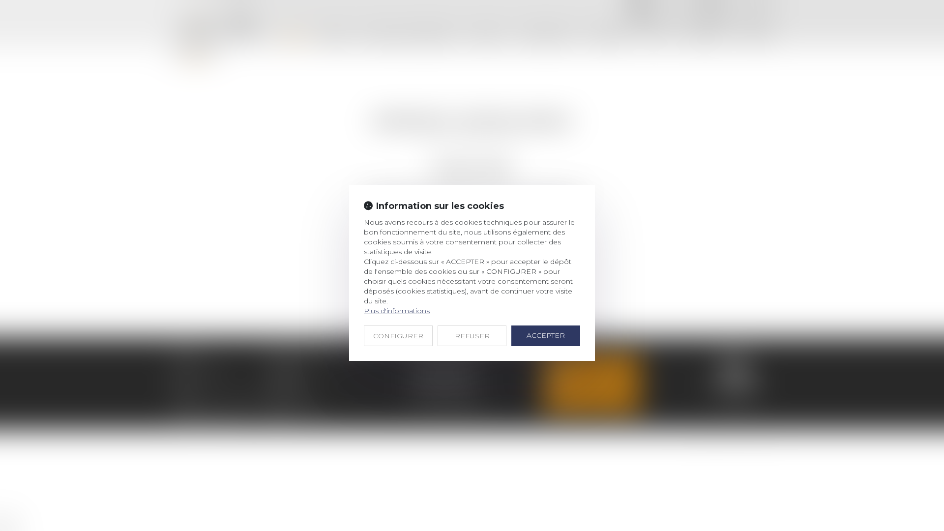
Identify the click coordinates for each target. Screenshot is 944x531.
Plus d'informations (397, 310)
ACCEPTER (546, 335)
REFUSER (472, 335)
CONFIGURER (398, 335)
